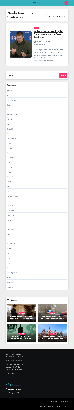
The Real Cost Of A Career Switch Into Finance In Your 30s (21, 338)
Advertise (58, 406)
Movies (9, 220)
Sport (37, 28)
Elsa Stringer (41, 41)
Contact (65, 406)
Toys (8, 263)
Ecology (9, 143)
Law (8, 201)
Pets (8, 239)
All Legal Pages (52, 401)
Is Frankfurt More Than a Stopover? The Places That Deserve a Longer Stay (52, 338)
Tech (8, 253)
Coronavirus (11, 134)
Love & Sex (11, 210)
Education (10, 148)
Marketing (10, 215)
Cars (8, 124)
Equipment (10, 158)
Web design (11, 282)
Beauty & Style (12, 100)
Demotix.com (13, 389)
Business (10, 110)
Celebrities (10, 129)
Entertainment (12, 153)
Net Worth (10, 229)
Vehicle (9, 277)
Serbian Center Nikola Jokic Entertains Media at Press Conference (48, 34)
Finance (9, 172)
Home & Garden (12, 196)
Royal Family (11, 244)
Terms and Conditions (45, 406)
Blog (8, 105)
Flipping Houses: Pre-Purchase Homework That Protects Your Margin (21, 318)
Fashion (9, 167)
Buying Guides (12, 115)
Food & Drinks (11, 177)
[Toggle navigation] (7, 3)
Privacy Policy (63, 401)
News (9, 234)
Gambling (10, 182)
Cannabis (10, 119)
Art (8, 95)
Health (9, 191)
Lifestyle (10, 206)
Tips (8, 258)
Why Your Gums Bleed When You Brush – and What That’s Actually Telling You (52, 318)
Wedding (10, 287)
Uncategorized (12, 273)
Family (9, 162)
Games (9, 186)
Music (9, 225)
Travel (9, 268)
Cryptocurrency (12, 138)
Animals (9, 91)
